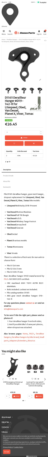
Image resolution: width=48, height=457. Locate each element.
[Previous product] (45, 40)
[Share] (5, 162)
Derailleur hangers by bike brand (25, 337)
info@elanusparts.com (13, 309)
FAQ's (31, 334)
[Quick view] (15, 378)
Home (25, 334)
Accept (6, 452)
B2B (10, 2)
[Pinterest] (9, 162)
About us (31, 341)
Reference (8, 117)
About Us (4, 2)
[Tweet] (7, 162)
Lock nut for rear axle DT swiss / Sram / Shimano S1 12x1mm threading (35, 384)
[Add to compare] (33, 143)
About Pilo (6, 181)
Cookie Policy (18, 447)
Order (25, 138)
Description (7, 169)
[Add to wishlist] (14, 143)
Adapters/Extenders (18, 341)
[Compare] (12, 378)
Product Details (8, 176)
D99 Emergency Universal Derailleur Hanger (13, 383)
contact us (30, 303)
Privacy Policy (8, 447)
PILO (6, 279)
